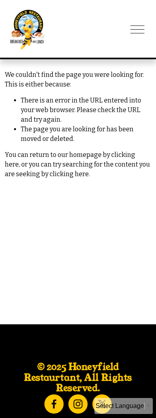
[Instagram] (78, 404)
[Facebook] (54, 404)
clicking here (69, 174)
